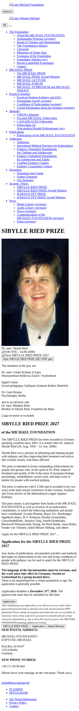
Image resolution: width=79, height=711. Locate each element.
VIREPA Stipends (28, 114)
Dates (26, 221)
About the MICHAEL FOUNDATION (41, 35)
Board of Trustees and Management (38, 42)
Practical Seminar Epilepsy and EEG (39, 97)
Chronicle (23, 49)
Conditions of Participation (39, 104)
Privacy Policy (18, 702)
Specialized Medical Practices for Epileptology (45, 145)
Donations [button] (15, 169)
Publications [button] (16, 132)
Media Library (31, 204)
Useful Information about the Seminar (46, 107)
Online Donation (27, 176)
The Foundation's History (32, 45)
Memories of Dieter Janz (32, 52)
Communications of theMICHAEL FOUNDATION (40, 216)
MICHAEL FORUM (30, 83)
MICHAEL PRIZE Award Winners (38, 76)
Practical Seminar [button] (19, 94)
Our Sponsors (25, 180)
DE (5, 25)
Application (9, 601)
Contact (21, 66)
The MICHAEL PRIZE (31, 73)
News (26, 211)
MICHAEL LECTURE (31, 80)
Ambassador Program (36, 38)
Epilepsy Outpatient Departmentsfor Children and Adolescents (37, 150)
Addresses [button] (15, 138)
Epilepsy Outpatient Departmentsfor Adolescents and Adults (37, 157)
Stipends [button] (14, 111)
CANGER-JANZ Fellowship (35, 121)
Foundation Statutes (32, 59)
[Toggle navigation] (10, 26)
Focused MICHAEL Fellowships (37, 118)
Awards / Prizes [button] (18, 183)
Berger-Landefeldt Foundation (35, 63)
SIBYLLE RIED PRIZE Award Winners (42, 190)
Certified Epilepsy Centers (33, 163)
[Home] (39, 5)
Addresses (23, 142)
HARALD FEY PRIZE (31, 194)
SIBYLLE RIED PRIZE (32, 187)
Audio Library (31, 207)
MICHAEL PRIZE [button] (21, 69)
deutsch (7, 11)
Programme (34, 100)
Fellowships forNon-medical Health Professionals (41, 126)
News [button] (12, 200)
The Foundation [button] (19, 32)
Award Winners (56, 626)
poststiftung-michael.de (16, 682)
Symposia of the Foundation (34, 56)
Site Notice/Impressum (23, 699)
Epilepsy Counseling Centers (34, 166)
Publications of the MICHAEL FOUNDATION (46, 135)
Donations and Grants (30, 173)
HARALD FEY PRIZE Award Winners (41, 197)
